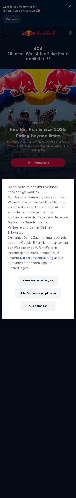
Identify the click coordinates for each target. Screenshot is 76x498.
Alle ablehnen (38, 305)
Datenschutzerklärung (36, 258)
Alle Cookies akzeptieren (38, 293)
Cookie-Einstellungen (38, 280)
